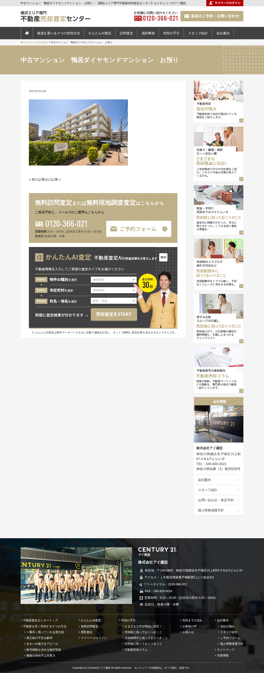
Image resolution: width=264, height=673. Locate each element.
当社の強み (227, 626)
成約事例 (148, 33)
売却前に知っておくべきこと (143, 632)
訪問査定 (126, 33)
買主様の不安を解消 (39, 638)
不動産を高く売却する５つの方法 (44, 626)
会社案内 (223, 33)
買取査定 (86, 632)
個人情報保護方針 (211, 510)
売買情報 (223, 655)
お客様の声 (189, 626)
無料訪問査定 (89, 626)
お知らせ (188, 632)
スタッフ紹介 (198, 33)
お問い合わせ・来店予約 (215, 500)
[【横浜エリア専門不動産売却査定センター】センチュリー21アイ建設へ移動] (22, 42)
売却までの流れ (192, 620)
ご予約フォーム (230, 638)
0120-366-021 (66, 223)
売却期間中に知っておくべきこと (146, 638)
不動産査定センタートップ (40, 620)
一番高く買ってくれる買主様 (45, 632)
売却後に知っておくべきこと (143, 643)
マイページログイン (94, 638)
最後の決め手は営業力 (40, 655)
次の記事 (51, 179)
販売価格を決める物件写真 (43, 649)
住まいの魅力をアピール (42, 643)
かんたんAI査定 (99, 33)
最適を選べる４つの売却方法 (58, 33)
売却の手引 (171, 33)
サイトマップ (225, 649)
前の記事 (38, 179)
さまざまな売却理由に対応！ (143, 626)
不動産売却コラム (136, 649)
